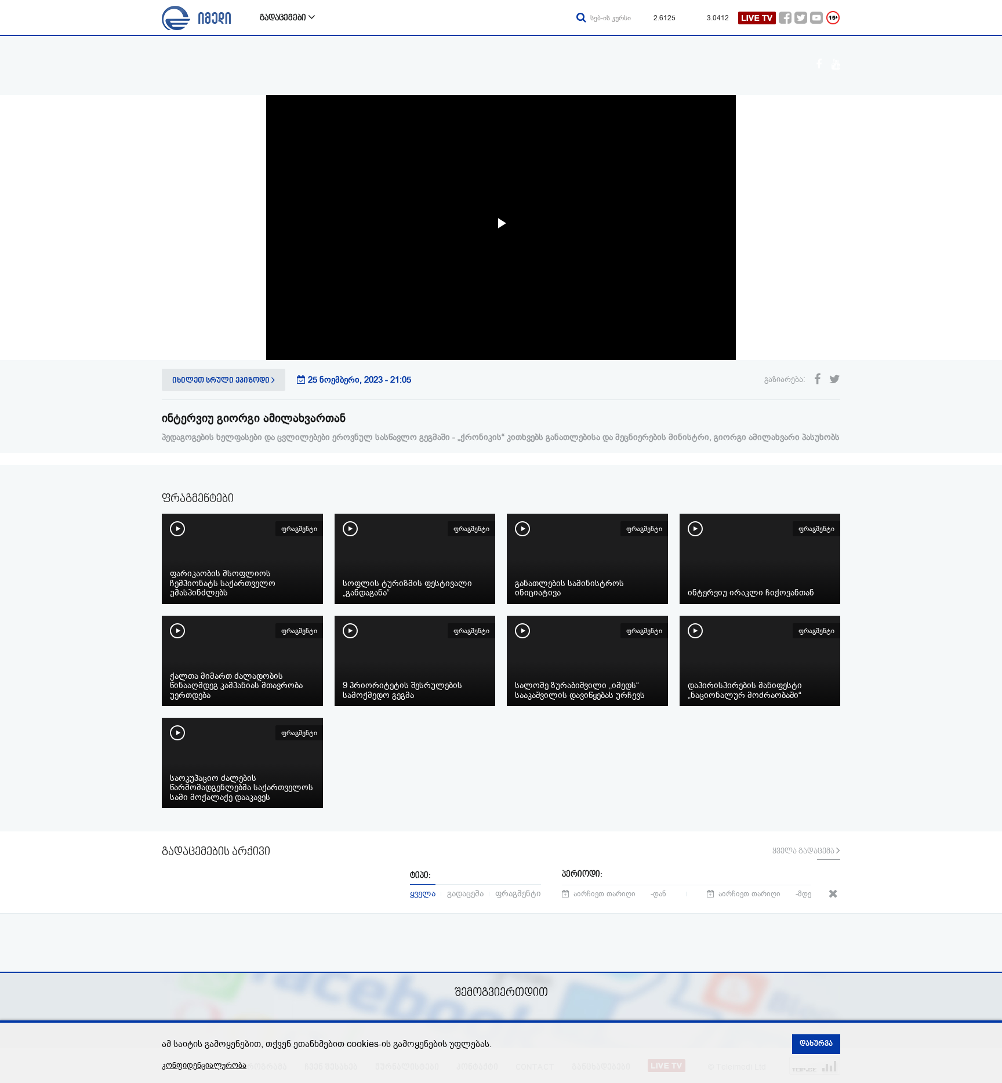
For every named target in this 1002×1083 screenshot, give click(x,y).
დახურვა (816, 1044)
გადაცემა (465, 892)
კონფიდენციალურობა (204, 1065)
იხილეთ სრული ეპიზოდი (221, 381)
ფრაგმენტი (518, 892)
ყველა (422, 892)
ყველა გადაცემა (804, 851)
